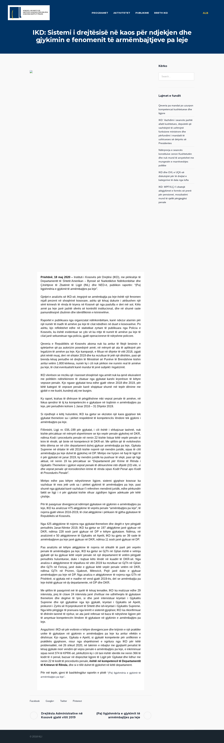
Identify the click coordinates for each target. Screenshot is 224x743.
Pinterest (77, 701)
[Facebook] (179, 736)
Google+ (50, 701)
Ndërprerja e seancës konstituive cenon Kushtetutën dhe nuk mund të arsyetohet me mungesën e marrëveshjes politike (176, 158)
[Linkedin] (175, 736)
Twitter (63, 701)
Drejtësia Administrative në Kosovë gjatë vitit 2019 (62, 715)
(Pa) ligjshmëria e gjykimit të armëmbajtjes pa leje (118, 715)
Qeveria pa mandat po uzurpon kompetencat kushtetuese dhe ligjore (176, 109)
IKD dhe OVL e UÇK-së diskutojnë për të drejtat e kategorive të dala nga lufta (174, 176)
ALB (205, 13)
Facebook (35, 701)
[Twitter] (187, 736)
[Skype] (192, 736)
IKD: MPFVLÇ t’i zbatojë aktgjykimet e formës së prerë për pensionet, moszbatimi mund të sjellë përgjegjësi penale (175, 194)
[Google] (183, 736)
